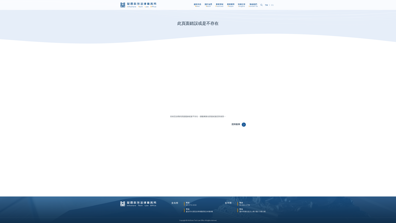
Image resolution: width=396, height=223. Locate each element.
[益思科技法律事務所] (138, 5)
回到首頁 (236, 124)
